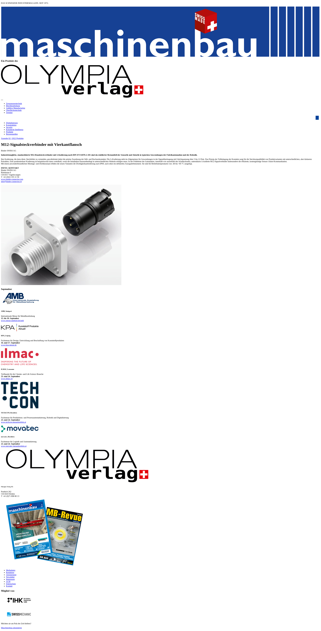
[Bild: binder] (61, 284)
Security (9, 127)
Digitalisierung (12, 123)
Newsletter (10, 577)
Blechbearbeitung (13, 106)
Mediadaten (10, 570)
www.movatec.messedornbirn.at (13, 446)
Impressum (10, 579)
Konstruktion (11, 125)
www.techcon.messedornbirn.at (13, 422)
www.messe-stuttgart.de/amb (12, 321)
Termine (9, 112)
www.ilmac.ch (7, 379)
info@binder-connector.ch (11, 181)
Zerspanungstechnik (14, 103)
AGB (8, 581)
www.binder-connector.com (12, 179)
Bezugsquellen (12, 134)
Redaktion (10, 572)
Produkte (9, 132)
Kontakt (9, 586)
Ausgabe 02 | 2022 (8, 138)
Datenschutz (11, 584)
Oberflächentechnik (14, 110)
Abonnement (11, 575)
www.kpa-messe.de (9, 345)
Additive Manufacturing (15, 108)
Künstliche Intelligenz (14, 130)
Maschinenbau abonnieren (11, 628)
